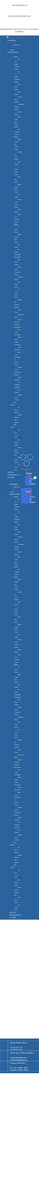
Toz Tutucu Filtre (17, 467)
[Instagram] (26, 463)
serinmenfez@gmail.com (18, 1060)
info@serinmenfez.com (18, 1057)
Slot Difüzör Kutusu (17, 442)
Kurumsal (11, 40)
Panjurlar (16, 137)
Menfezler (16, 56)
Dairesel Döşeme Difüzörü (18, 322)
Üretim (12, 912)
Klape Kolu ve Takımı (17, 460)
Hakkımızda (17, 44)
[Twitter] (30, 457)
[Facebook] (23, 457)
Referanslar (15, 915)
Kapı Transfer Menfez (17, 132)
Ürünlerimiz (13, 52)
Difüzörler (16, 224)
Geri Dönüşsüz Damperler (17, 385)
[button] (26, 486)
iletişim (10, 477)
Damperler (16, 374)
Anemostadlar (17, 327)
